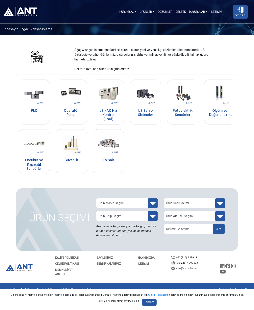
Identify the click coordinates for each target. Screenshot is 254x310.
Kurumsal (126, 12)
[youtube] (223, 272)
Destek (181, 12)
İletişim (216, 12)
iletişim (143, 263)
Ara (218, 229)
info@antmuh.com (186, 268)
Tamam (149, 302)
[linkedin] (222, 267)
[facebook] (228, 267)
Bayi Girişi (240, 15)
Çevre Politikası (67, 263)
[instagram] (233, 267)
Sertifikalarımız (109, 263)
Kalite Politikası (67, 257)
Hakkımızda (146, 257)
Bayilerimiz (105, 257)
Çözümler (165, 12)
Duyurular (197, 12)
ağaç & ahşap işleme (36, 29)
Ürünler (146, 12)
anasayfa (11, 29)
